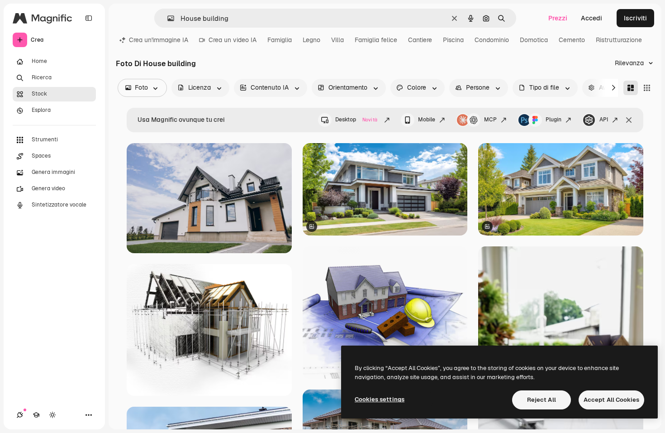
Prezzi (557, 18)
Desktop (356, 119)
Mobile (426, 119)
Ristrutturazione (619, 40)
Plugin (553, 119)
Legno (311, 40)
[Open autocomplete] (167, 18)
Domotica (534, 40)
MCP (490, 119)
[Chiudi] (628, 120)
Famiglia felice (376, 40)
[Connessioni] (20, 415)
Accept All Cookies (611, 400)
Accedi (591, 18)
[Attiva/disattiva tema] (52, 415)
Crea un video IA (232, 40)
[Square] (647, 88)
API (603, 119)
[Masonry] (630, 88)
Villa (337, 40)
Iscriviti (635, 18)
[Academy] (36, 415)
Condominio (492, 40)
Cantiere (420, 40)
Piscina (453, 40)
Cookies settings (379, 399)
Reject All (541, 400)
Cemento (572, 40)
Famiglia (279, 40)
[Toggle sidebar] (88, 18)
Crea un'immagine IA (158, 40)
